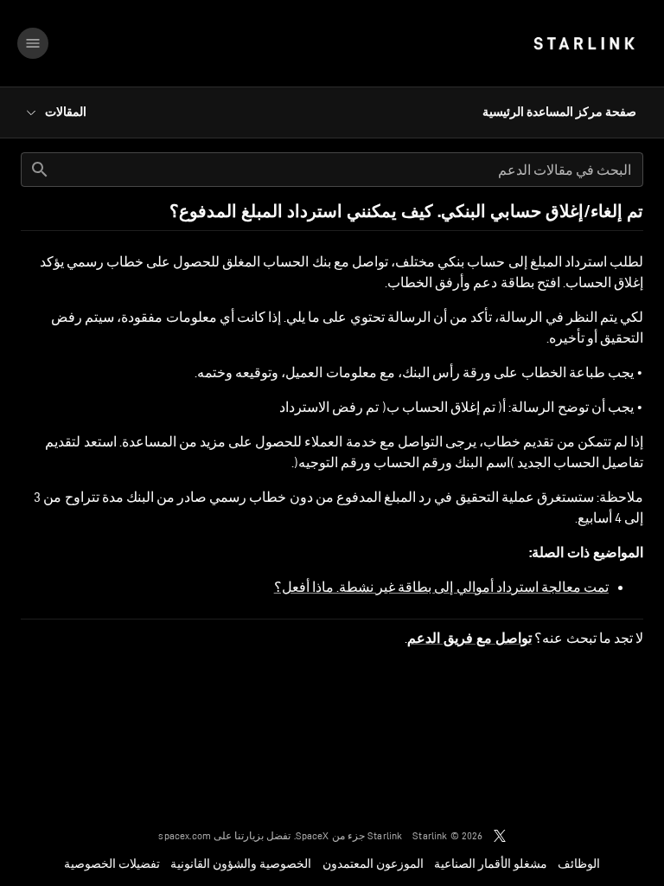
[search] (39, 169)
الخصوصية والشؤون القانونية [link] (240, 863)
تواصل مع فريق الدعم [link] (469, 638)
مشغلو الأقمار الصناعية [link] (490, 863)
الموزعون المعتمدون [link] (373, 863)
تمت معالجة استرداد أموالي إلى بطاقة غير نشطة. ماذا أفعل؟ (441, 587)
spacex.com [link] (184, 835)
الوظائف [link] (579, 863)
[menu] (32, 43)
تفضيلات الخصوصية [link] (112, 863)
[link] (584, 43)
